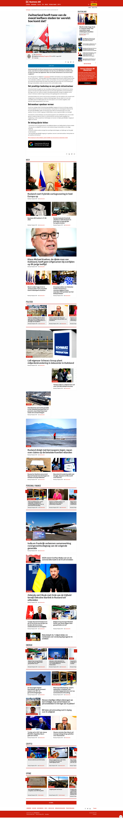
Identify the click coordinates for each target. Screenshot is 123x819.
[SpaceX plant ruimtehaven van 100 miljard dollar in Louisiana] (80, 58)
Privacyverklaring (70, 808)
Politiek (39, 4)
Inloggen (92, 1)
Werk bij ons (51, 808)
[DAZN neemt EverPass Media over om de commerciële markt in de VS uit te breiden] (33, 555)
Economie (28, 4)
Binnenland (51, 787)
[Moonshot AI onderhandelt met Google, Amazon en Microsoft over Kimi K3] (64, 458)
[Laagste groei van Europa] (58, 777)
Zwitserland (47, 76)
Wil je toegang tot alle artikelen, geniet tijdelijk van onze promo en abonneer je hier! (48, 137)
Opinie (89, 7)
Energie (46, 4)
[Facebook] (85, 808)
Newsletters (94, 7)
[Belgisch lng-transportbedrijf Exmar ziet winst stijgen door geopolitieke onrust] (64, 606)
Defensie (28, 190)
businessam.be (39, 54)
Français (94, 808)
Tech (43, 4)
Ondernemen (33, 4)
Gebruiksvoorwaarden (60, 808)
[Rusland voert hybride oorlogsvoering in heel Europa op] (51, 163)
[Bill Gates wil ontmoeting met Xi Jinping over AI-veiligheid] (33, 707)
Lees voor (51, 65)
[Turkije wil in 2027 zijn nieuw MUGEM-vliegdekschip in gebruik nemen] (38, 716)
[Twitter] (88, 808)
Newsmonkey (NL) (31, 814)
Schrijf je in (87, 83)
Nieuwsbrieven (40, 808)
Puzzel (28, 215)
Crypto (59, 4)
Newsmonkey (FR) (40, 814)
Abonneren (94, 4)
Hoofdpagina (28, 9)
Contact (94, 814)
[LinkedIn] (90, 808)
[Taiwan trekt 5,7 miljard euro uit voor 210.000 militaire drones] (64, 369)
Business (29, 255)
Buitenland (29, 52)
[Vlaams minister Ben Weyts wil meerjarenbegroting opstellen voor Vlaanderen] (64, 716)
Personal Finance (52, 4)
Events (45, 808)
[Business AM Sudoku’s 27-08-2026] (38, 202)
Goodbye (47, 814)
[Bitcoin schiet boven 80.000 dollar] (37, 747)
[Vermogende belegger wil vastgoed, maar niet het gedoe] (37, 777)
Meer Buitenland (90, 63)
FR (96, 1)
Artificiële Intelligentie (58, 471)
